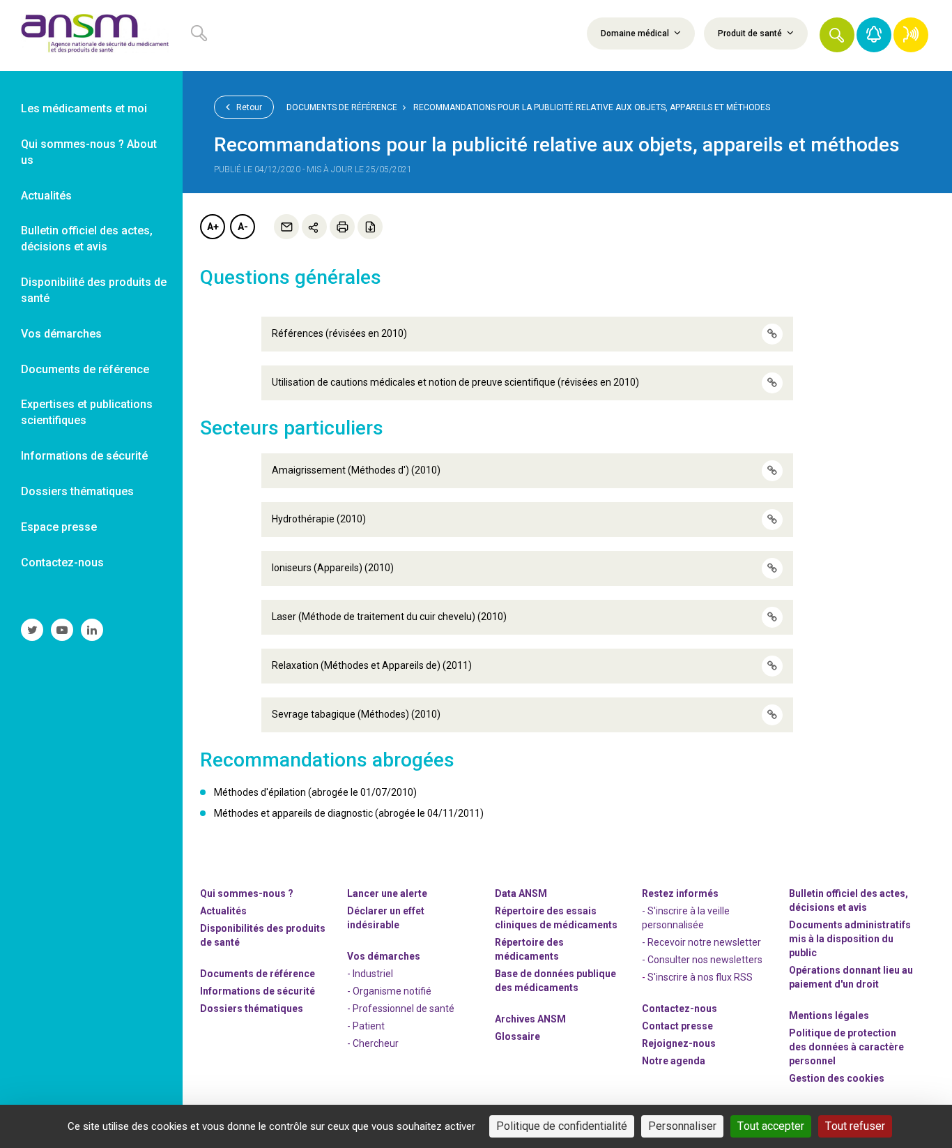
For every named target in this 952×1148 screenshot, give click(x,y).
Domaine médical (636, 33)
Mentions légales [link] (829, 1015)
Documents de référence (341, 107)
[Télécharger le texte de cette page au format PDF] (370, 226)
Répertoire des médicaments (529, 949)
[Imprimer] (342, 226)
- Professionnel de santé (400, 1008)
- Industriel (370, 973)
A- (243, 226)
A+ (213, 226)
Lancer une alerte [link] (387, 893)
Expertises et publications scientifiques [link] (87, 412)
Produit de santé (751, 33)
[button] (837, 34)
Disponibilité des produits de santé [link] (94, 290)
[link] (91, 35)
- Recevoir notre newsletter (701, 942)
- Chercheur (373, 1043)
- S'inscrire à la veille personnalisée (686, 917)
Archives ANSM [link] (530, 1019)
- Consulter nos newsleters (702, 959)
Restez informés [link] (680, 893)
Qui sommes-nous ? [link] (246, 893)
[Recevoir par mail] (286, 226)
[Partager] (314, 226)
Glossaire (517, 1036)
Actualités (223, 910)
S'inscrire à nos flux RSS (700, 977)
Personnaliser (682, 1126)
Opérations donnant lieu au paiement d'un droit (851, 977)
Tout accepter (770, 1126)
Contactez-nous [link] (62, 562)
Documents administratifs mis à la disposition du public (850, 938)
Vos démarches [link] (61, 333)
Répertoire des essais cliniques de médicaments (556, 917)
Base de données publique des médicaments (555, 980)
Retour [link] (248, 107)
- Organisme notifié (389, 991)
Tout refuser (855, 1126)
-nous (679, 1043)
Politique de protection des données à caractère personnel (846, 1046)
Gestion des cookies (836, 1078)
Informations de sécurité (257, 991)
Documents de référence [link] (85, 369)
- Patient (366, 1026)
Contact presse (677, 1026)
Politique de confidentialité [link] (561, 1126)
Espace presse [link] (59, 527)
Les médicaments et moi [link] (84, 108)
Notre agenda (673, 1060)
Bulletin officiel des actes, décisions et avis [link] (87, 238)
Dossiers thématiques (251, 1008)
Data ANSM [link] (521, 893)
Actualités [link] (46, 195)
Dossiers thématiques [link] (77, 491)
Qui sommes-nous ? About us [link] (89, 152)
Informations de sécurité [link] (84, 455)
